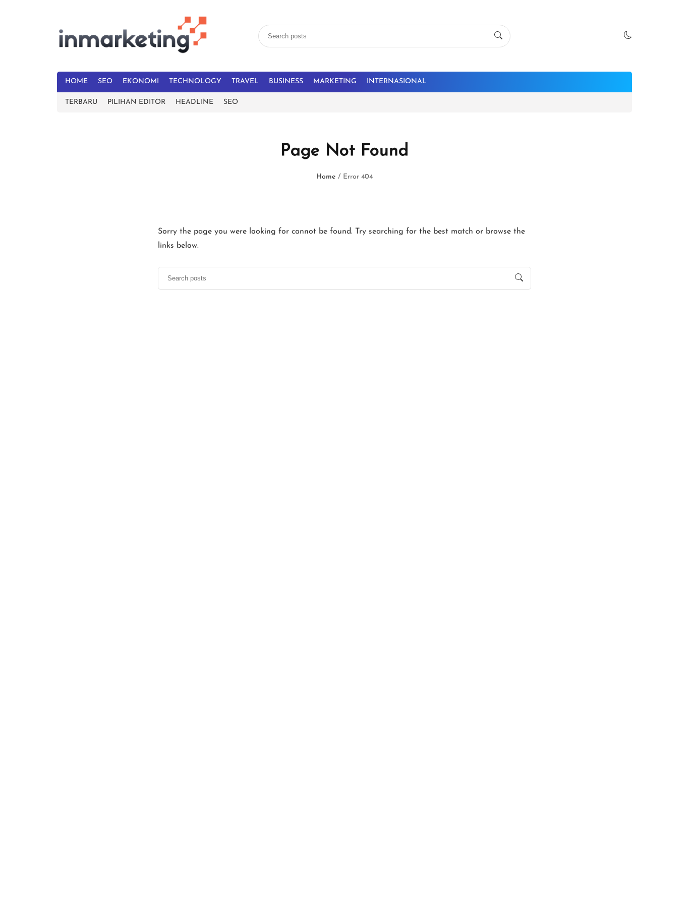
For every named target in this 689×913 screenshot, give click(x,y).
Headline (194, 102)
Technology (195, 81)
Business (286, 81)
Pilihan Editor (136, 102)
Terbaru (81, 102)
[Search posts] (498, 36)
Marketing (335, 81)
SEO (105, 81)
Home (76, 81)
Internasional (397, 81)
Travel (245, 81)
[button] (628, 36)
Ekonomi (141, 81)
